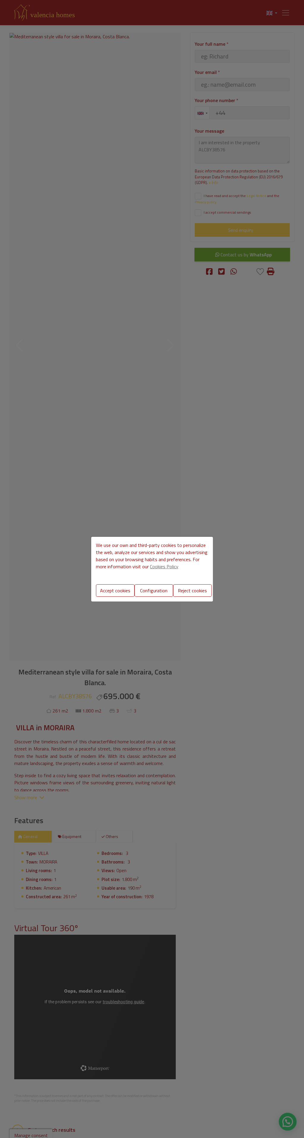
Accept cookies (115, 590)
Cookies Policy (164, 566)
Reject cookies (192, 590)
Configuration (153, 590)
